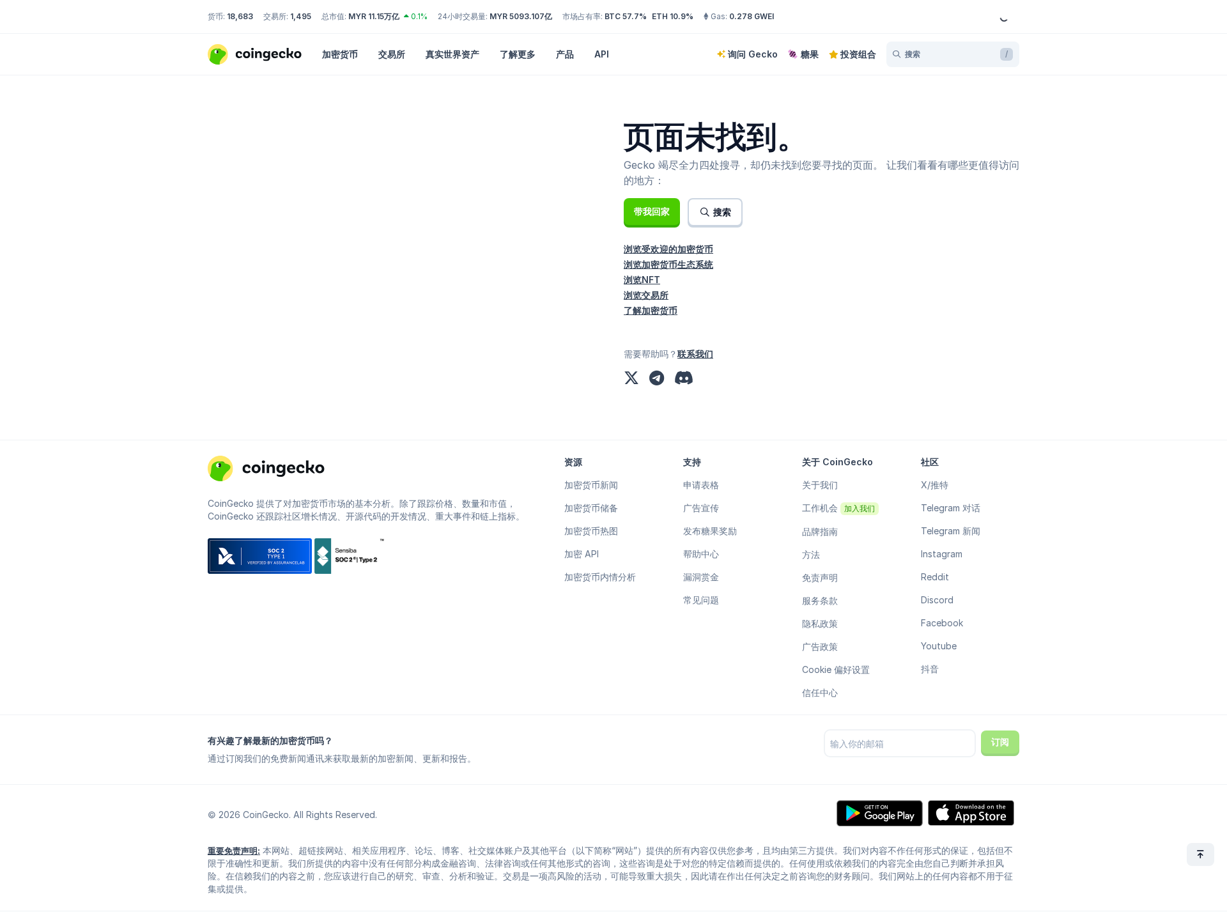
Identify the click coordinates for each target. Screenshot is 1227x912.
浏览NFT (642, 279)
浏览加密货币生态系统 (668, 264)
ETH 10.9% (672, 16)
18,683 (240, 16)
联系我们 (695, 353)
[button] (652, 211)
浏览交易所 (646, 295)
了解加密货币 (650, 310)
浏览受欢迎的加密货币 (668, 248)
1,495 (300, 16)
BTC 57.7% (626, 16)
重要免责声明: (234, 851)
